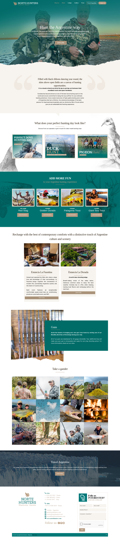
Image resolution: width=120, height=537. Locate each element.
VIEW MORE (42, 297)
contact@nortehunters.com (55, 514)
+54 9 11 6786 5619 (51, 505)
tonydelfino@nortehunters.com (56, 516)
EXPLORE (60, 43)
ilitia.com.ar (34, 534)
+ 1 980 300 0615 (50, 497)
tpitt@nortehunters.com (54, 512)
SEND (82, 529)
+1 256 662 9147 (50, 499)
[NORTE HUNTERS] (26, 3)
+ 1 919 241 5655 (50, 495)
